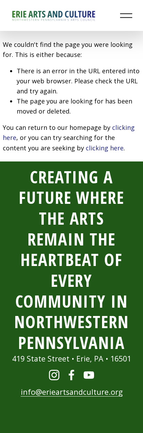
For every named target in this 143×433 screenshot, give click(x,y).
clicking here (105, 148)
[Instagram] (54, 375)
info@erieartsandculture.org (72, 392)
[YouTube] (88, 375)
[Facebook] (71, 375)
